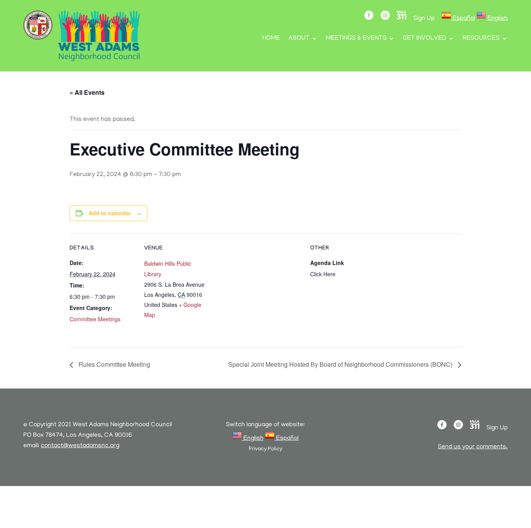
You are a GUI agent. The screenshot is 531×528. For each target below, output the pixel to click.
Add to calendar (110, 213)
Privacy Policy (265, 449)
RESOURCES (481, 39)
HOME (271, 39)
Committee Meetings (95, 319)
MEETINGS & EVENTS (356, 39)
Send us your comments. (473, 447)
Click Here (322, 274)
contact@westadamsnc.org (80, 446)
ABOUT (298, 39)
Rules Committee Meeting (113, 364)
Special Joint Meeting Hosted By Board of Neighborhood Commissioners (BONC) (341, 364)
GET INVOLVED (424, 39)
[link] (458, 18)
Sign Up (424, 18)
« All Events (87, 92)
